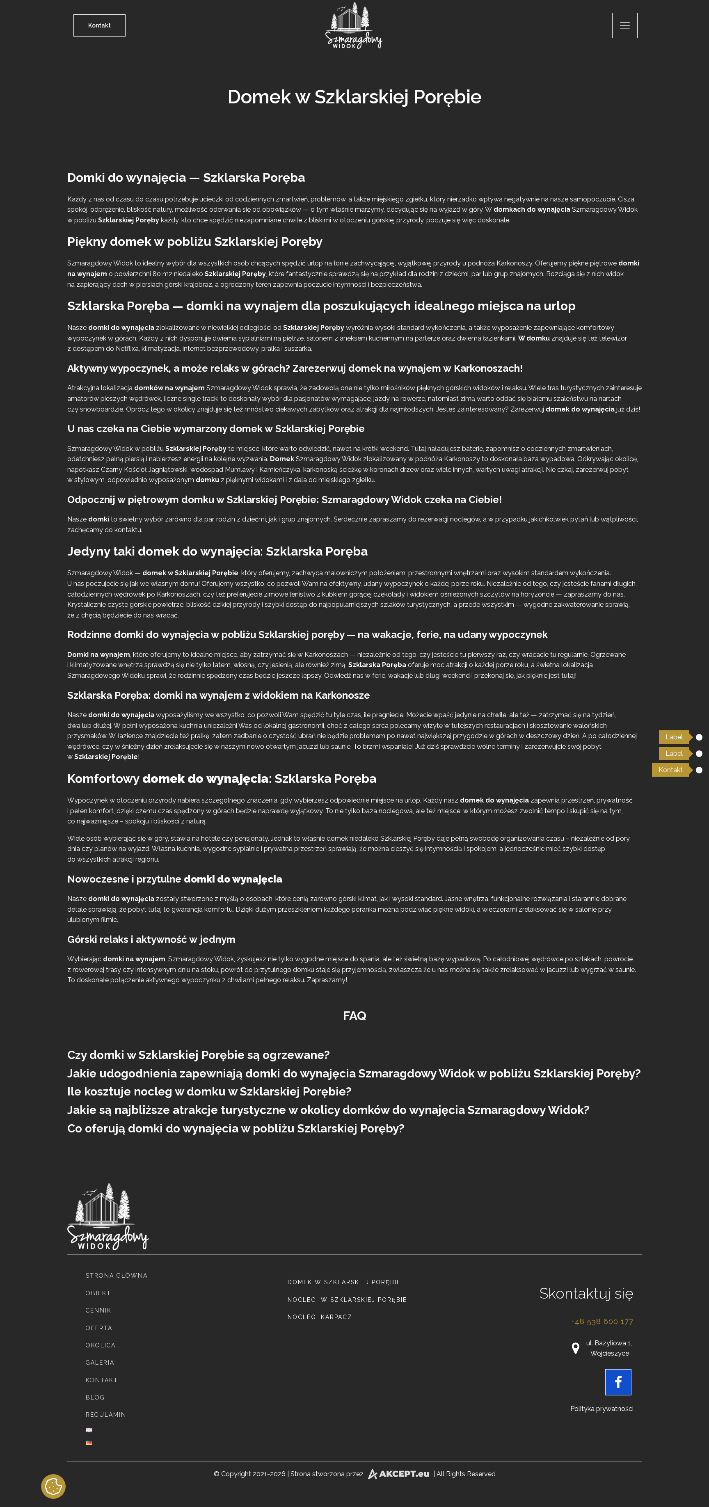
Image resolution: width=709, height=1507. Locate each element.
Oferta (99, 1328)
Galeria (100, 1362)
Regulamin (106, 1414)
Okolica (101, 1345)
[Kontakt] (699, 770)
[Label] (699, 737)
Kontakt (99, 25)
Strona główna (117, 1275)
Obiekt (98, 1293)
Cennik (99, 1310)
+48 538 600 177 (603, 1321)
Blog (95, 1397)
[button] (601, 1348)
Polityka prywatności (602, 1409)
